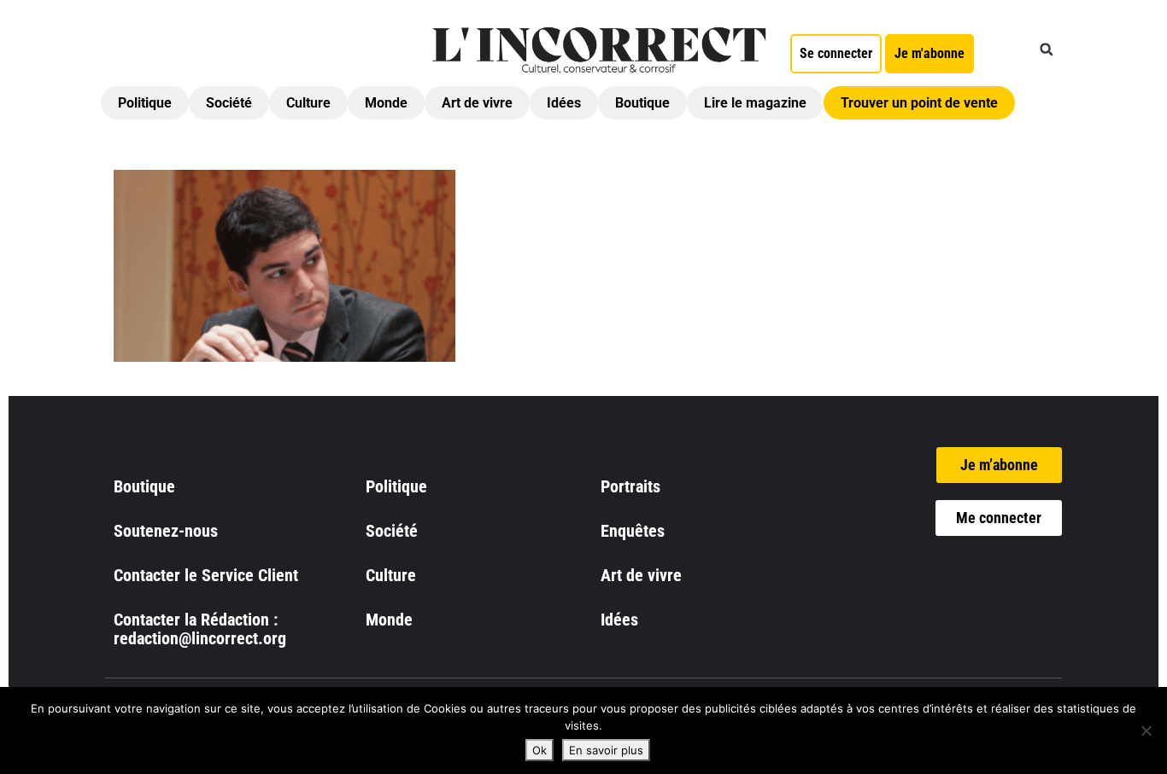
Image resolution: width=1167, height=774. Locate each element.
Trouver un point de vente (919, 103)
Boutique (642, 103)
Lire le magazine (755, 103)
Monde (386, 103)
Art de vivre (477, 103)
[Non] (1145, 730)
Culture (308, 103)
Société (229, 103)
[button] (1047, 49)
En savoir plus (606, 750)
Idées (564, 103)
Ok (539, 750)
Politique (145, 103)
